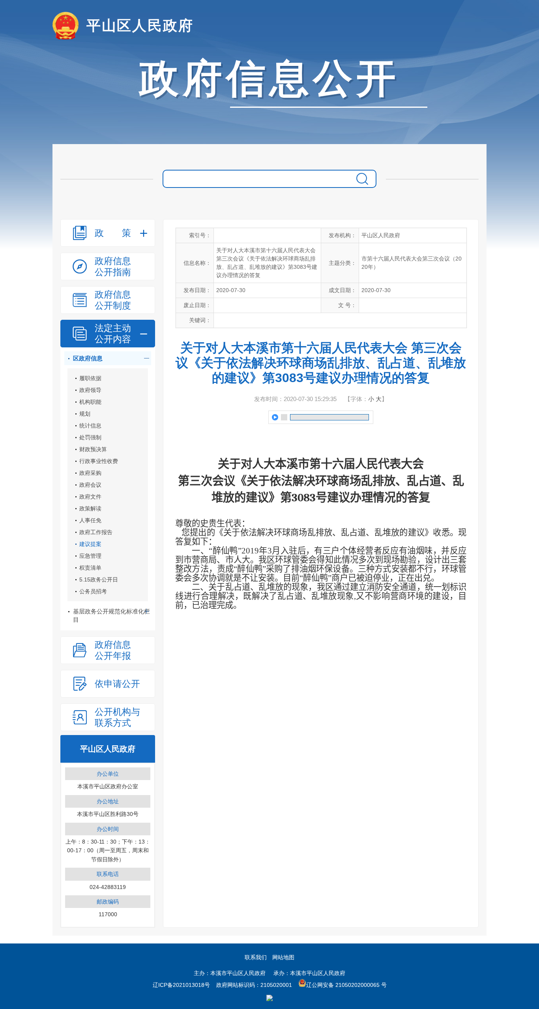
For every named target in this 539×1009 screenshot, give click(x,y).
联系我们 (256, 957)
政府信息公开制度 (113, 300)
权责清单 (90, 568)
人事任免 (90, 520)
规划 (84, 414)
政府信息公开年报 (113, 650)
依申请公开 (117, 684)
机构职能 (90, 402)
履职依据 (90, 378)
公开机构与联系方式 (117, 717)
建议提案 (90, 544)
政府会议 (90, 485)
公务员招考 (93, 591)
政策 (113, 233)
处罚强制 (90, 437)
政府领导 (90, 390)
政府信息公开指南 (113, 266)
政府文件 (90, 496)
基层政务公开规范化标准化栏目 (111, 615)
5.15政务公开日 (98, 579)
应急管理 (90, 556)
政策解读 (90, 508)
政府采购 (90, 473)
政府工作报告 (95, 532)
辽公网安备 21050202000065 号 (346, 985)
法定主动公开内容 (113, 333)
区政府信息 (88, 358)
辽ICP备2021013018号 (181, 985)
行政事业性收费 (98, 461)
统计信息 (90, 425)
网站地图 (283, 957)
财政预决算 (93, 449)
